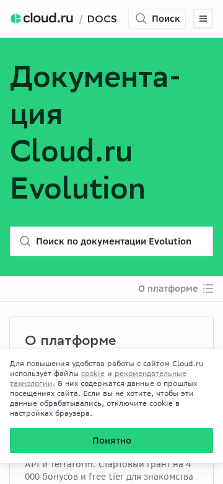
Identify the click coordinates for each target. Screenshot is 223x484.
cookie (93, 373)
